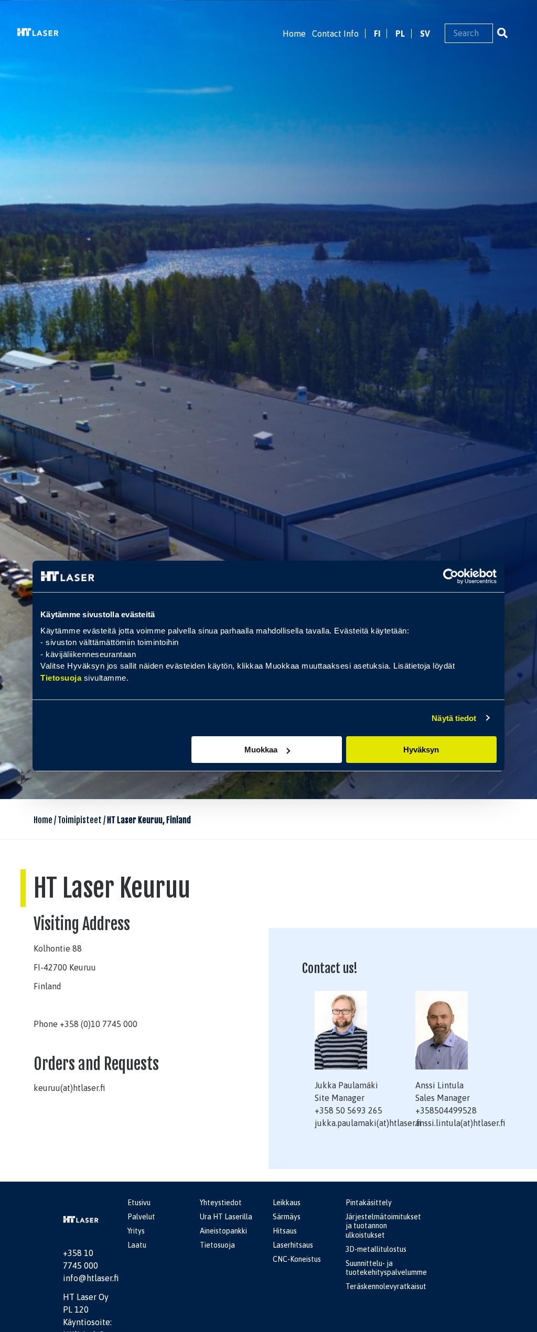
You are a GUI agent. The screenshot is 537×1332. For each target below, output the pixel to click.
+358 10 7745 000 (80, 1259)
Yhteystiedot (221, 1202)
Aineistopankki (223, 1231)
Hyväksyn (421, 749)
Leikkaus (286, 1202)
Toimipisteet (80, 820)
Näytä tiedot (454, 717)
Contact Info (335, 33)
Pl (400, 33)
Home (294, 33)
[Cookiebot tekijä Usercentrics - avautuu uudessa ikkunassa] (451, 576)
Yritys (136, 1231)
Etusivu (139, 1202)
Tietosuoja (60, 677)
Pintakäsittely (369, 1202)
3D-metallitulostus (376, 1249)
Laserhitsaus (293, 1245)
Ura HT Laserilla (226, 1217)
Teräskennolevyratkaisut (386, 1286)
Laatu (136, 1245)
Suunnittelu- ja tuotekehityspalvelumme (386, 1268)
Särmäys (286, 1217)
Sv (425, 33)
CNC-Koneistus (297, 1259)
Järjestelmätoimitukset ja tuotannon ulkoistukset (383, 1226)
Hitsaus (285, 1231)
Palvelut (141, 1217)
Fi (377, 33)
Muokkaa (260, 749)
